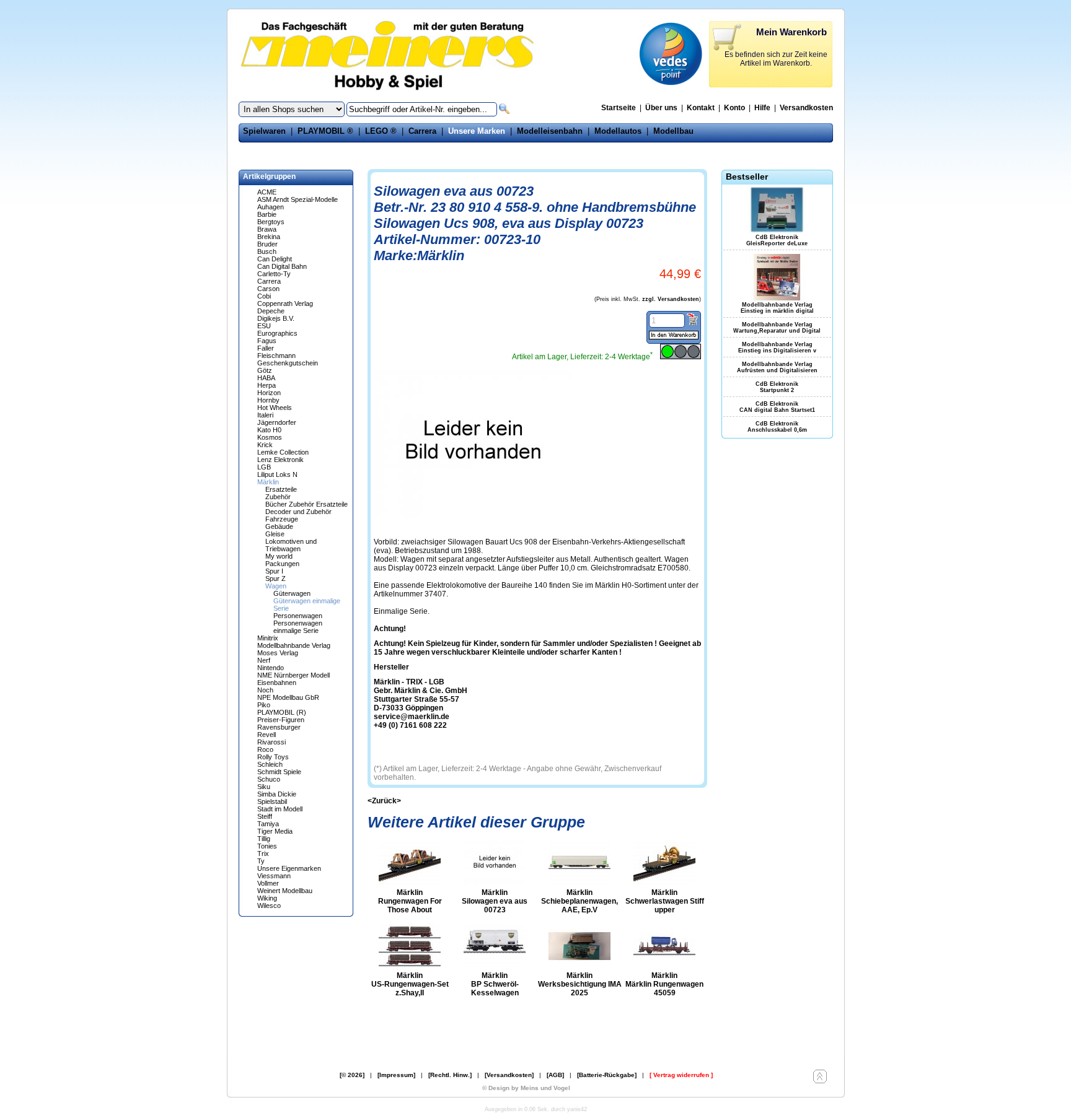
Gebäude (279, 526)
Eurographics (277, 333)
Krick (265, 444)
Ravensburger (279, 727)
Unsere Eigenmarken (289, 868)
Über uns (661, 107)
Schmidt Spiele (279, 771)
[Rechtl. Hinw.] (450, 1075)
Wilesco (269, 905)
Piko (263, 705)
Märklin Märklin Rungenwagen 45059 (664, 984)
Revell (266, 734)
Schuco (268, 779)
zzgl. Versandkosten (670, 299)
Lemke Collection (283, 452)
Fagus (266, 340)
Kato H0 (269, 430)
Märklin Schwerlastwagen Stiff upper (664, 901)
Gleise (274, 534)
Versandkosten (806, 107)
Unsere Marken (476, 131)
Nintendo (270, 667)
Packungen (282, 563)
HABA (266, 378)
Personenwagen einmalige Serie (297, 626)
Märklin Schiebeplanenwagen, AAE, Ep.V (579, 901)
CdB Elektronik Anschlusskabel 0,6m (777, 427)
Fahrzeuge (281, 519)
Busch (266, 251)
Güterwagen (292, 593)
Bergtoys (270, 221)
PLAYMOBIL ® (325, 131)
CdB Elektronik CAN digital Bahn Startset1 (777, 407)
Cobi (264, 296)
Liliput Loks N (277, 474)
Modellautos (617, 131)
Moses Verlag (277, 653)
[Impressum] (396, 1075)
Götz (264, 370)
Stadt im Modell (279, 809)
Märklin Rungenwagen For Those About (410, 901)
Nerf (263, 660)
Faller (265, 348)
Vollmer (268, 883)
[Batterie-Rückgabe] (607, 1075)
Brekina (268, 236)
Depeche (270, 311)
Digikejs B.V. (275, 318)
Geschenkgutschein (287, 363)
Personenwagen (297, 615)
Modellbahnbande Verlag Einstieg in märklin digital (777, 308)
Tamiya (268, 823)
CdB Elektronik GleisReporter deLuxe (777, 240)
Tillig (263, 838)
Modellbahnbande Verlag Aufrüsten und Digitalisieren (777, 367)
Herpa (266, 385)
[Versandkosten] (509, 1075)
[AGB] (555, 1075)
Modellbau (673, 131)
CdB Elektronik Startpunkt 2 (777, 387)
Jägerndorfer (276, 422)
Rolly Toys (273, 757)
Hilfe (762, 107)
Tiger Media (275, 831)
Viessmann (274, 875)
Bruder (267, 244)
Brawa (266, 229)
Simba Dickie (276, 794)
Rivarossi (271, 742)
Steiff (264, 816)
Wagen (275, 586)
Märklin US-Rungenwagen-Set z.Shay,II (410, 984)
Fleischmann (276, 355)
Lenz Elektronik (280, 459)
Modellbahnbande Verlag (293, 645)
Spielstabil (272, 801)
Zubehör (278, 496)
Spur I (274, 571)
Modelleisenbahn (550, 131)
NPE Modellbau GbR (288, 697)
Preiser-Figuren (280, 719)
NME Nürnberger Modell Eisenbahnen (293, 678)
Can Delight (274, 259)
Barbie (266, 214)
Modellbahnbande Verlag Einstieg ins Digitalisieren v (777, 347)
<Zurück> (384, 801)
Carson (268, 288)
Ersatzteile (281, 489)
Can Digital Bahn (282, 266)
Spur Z (275, 578)
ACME (266, 192)
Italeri (265, 415)
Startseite (618, 107)
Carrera (422, 131)
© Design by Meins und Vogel (526, 1088)
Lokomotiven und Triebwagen (291, 545)
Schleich (270, 764)
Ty (261, 861)
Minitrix (267, 638)
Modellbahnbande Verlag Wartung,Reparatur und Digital (777, 327)
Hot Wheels (274, 407)
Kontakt (701, 107)
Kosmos (269, 437)
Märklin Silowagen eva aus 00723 (494, 901)
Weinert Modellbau (284, 890)
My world (279, 556)
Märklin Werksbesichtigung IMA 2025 (580, 984)
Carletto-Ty (274, 273)
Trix (263, 853)
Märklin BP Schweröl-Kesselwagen (495, 984)
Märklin (268, 482)
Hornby (268, 400)
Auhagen (270, 207)
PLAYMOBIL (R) (281, 712)
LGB (264, 467)
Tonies (267, 846)
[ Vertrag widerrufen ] (681, 1075)
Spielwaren (264, 131)
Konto (734, 107)
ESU (264, 326)
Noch (265, 690)
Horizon (269, 392)
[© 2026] (352, 1075)
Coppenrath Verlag (285, 303)
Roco (265, 749)
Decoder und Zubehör (298, 511)
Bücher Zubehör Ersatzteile (306, 504)
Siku (263, 786)
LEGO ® (381, 131)
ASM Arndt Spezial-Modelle (297, 199)
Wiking (267, 898)
